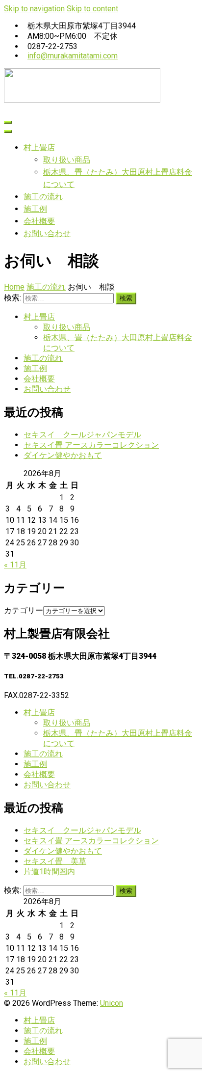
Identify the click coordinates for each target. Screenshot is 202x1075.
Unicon (111, 1003)
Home (14, 287)
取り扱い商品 (66, 159)
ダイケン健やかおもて (63, 455)
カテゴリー (23, 610)
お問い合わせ (47, 233)
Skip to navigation (34, 8)
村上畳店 (39, 147)
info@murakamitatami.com (72, 55)
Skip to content (92, 8)
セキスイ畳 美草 (55, 861)
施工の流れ (43, 196)
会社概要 (39, 221)
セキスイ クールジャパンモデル (82, 434)
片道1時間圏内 (49, 871)
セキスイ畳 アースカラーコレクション (91, 445)
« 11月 (15, 564)
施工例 (35, 209)
